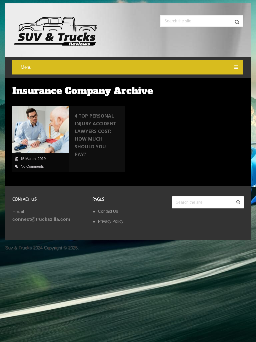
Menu (26, 67)
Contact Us (108, 211)
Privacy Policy (110, 221)
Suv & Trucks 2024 (23, 247)
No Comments (32, 166)
